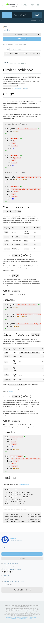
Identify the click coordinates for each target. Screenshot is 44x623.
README (6, 63)
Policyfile (6, 49)
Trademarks (10, 612)
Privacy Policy (33, 617)
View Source (22, 554)
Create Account (27, 5)
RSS (5, 27)
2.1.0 (21, 34)
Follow (23, 38)
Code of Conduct (8, 617)
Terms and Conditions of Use (21, 617)
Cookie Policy (13, 618)
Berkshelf (13, 49)
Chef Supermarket (18, 88)
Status (30, 618)
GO (37, 14)
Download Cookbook (22, 590)
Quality (21, 63)
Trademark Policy (22, 618)
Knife (19, 49)
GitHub (25, 88)
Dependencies (12, 63)
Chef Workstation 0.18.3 (24, 484)
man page (10, 391)
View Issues (22, 558)
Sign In (39, 5)
